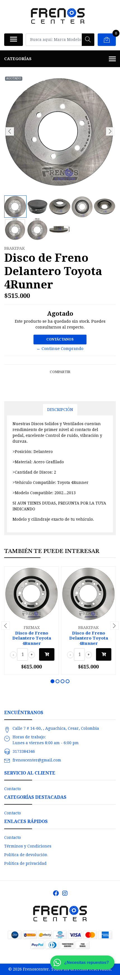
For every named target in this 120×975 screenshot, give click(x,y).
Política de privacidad (25, 863)
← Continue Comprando (60, 348)
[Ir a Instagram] (64, 893)
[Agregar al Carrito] (46, 654)
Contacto (12, 789)
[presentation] (10, 131)
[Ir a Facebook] (56, 893)
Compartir (60, 372)
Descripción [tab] (60, 409)
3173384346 (24, 751)
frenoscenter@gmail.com (37, 760)
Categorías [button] (18, 59)
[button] (52, 681)
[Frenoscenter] (58, 16)
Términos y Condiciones (27, 846)
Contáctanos (60, 339)
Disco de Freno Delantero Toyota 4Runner (31, 638)
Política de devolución (25, 854)
